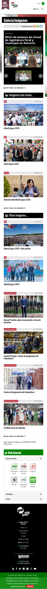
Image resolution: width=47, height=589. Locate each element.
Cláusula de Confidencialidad (23, 562)
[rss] (35, 26)
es (43, 3)
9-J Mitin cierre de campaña (14, 427)
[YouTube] (13, 569)
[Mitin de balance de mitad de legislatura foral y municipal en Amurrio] (23, 56)
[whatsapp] (37, 26)
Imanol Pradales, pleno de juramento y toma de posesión (22, 321)
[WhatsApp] (31, 569)
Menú (36, 9)
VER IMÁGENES (15, 122)
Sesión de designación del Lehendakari (19, 392)
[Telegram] (27, 569)
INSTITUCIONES (11, 459)
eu (39, 3)
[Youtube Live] (35, 569)
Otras (8, 499)
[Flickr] (24, 569)
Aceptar (30, 586)
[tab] (23, 459)
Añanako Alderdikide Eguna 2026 (17, 199)
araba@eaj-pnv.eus (24, 547)
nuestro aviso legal (18, 586)
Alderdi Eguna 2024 (12, 284)
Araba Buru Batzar (23, 523)
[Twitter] (20, 569)
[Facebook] (16, 569)
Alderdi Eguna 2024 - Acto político (17, 248)
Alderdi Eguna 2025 (12, 128)
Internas (9, 494)
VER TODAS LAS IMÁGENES (15, 88)
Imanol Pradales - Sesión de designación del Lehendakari (21, 357)
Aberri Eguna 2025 (11, 163)
